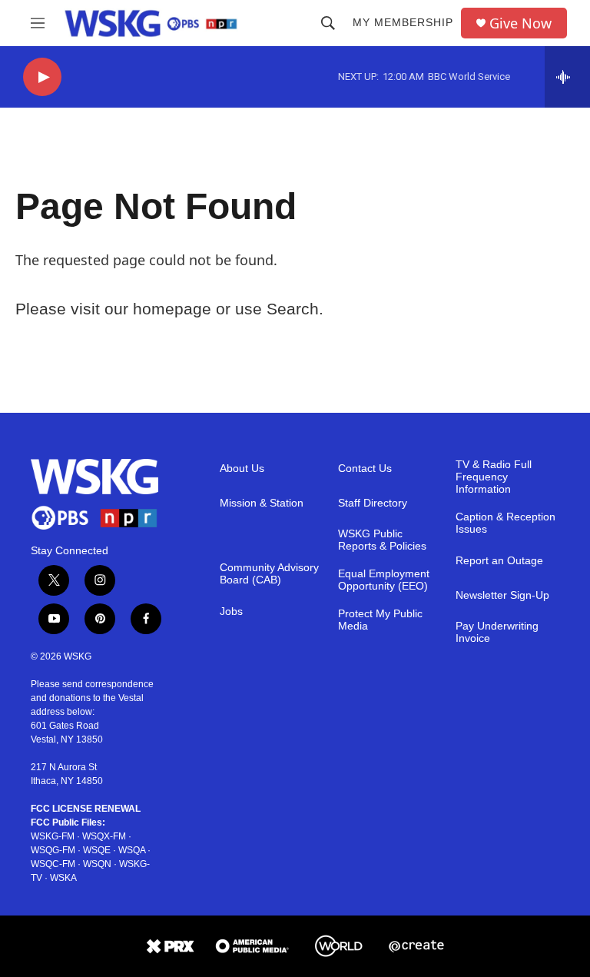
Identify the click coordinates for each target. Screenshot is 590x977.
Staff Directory (372, 503)
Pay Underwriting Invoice (497, 632)
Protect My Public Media (380, 620)
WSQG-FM (53, 850)
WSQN (97, 864)
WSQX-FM (104, 836)
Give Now (520, 23)
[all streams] (567, 77)
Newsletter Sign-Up (502, 595)
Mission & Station (261, 503)
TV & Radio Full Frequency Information (494, 477)
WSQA (131, 850)
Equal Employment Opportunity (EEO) (383, 580)
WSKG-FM (53, 836)
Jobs (231, 611)
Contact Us (365, 468)
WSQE (97, 850)
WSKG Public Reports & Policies (382, 540)
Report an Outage (499, 561)
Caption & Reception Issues (505, 523)
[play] (42, 77)
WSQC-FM (53, 864)
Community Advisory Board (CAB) (269, 574)
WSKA (63, 877)
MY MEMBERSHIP (403, 22)
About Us (242, 468)
